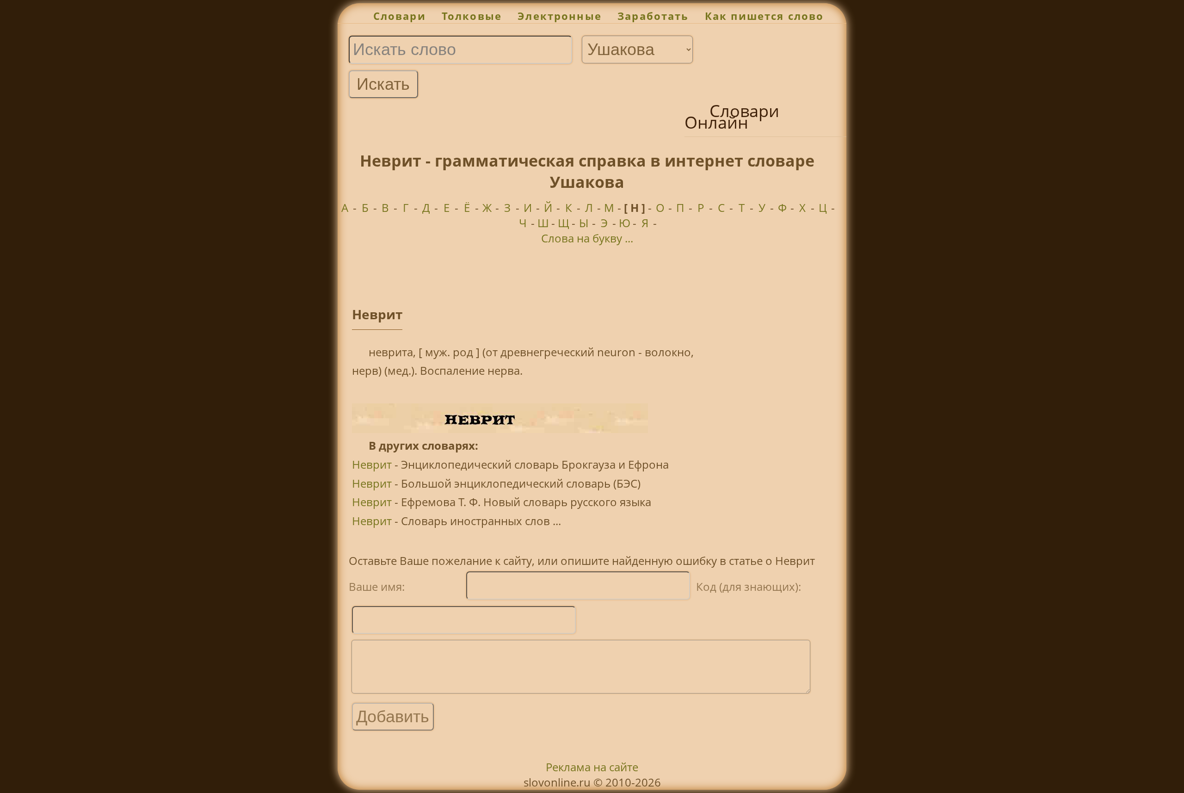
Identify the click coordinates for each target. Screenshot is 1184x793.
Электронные (560, 16)
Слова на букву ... (587, 238)
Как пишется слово (764, 16)
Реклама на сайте (592, 766)
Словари (399, 16)
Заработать (653, 16)
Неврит (372, 464)
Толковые (472, 16)
